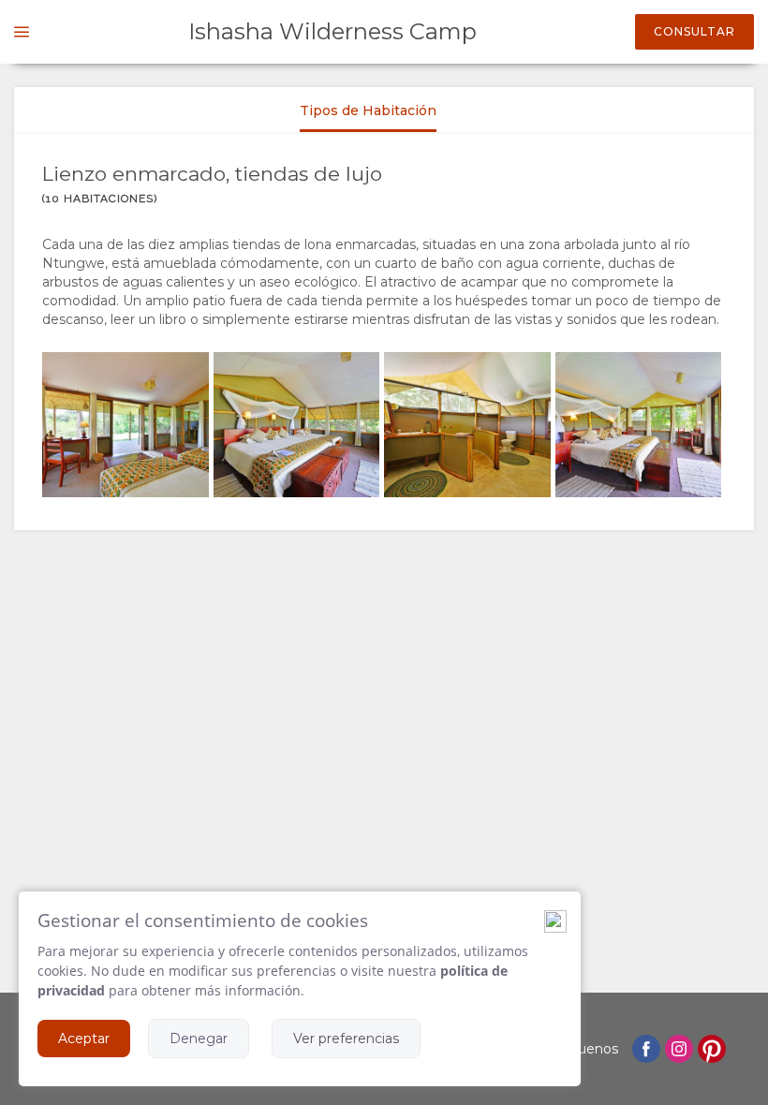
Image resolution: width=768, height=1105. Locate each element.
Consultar (694, 31)
